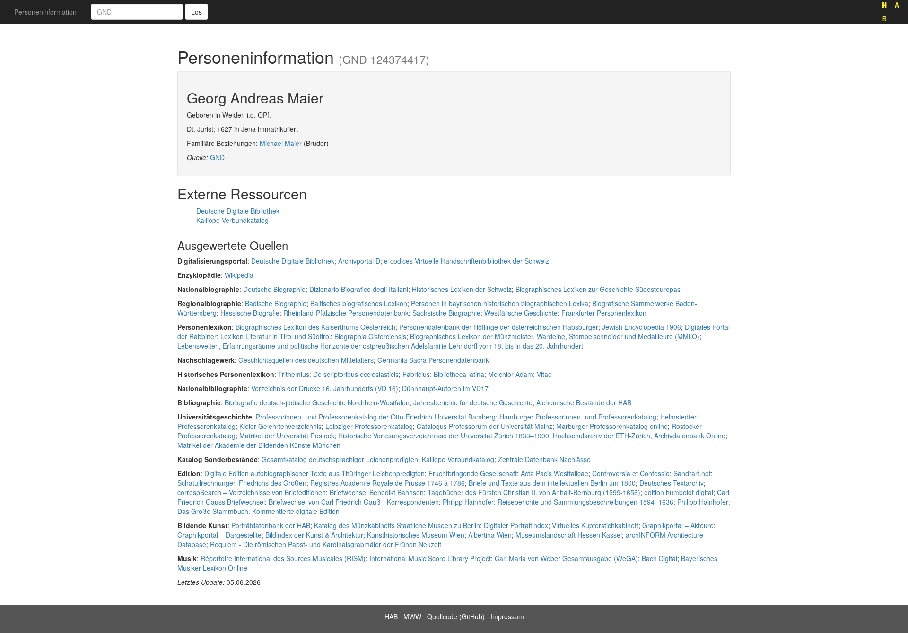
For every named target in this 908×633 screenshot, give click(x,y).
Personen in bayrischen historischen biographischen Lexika (499, 303)
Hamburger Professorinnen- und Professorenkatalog (577, 416)
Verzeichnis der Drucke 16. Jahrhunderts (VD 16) (324, 388)
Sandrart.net (692, 473)
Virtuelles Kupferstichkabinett (595, 525)
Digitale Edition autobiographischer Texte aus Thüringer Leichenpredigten (314, 473)
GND (217, 157)
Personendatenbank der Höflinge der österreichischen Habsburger (498, 327)
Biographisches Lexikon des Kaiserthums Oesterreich (315, 327)
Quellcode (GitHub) (456, 616)
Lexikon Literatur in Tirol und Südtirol (275, 336)
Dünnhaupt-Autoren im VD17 (445, 388)
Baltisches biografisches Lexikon (358, 303)
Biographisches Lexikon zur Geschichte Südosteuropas (598, 289)
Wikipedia (239, 275)
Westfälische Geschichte (521, 312)
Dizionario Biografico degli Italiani (358, 289)
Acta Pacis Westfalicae (554, 473)
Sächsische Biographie (446, 312)
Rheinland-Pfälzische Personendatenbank (346, 312)
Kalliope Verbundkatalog (232, 220)
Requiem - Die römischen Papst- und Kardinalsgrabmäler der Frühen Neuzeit (325, 544)
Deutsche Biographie (274, 289)
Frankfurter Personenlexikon (603, 312)
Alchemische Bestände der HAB (583, 402)
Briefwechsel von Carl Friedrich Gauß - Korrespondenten (354, 501)
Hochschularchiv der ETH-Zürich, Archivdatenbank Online (639, 435)
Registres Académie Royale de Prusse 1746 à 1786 (387, 483)
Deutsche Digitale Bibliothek (237, 210)
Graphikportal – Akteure (678, 525)
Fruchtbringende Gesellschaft (472, 473)
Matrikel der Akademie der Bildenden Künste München (258, 445)
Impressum (507, 616)
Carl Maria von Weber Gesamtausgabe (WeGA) (566, 558)
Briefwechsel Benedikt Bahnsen (377, 492)
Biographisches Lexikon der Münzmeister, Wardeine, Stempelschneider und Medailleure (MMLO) (554, 336)
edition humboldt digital (678, 492)
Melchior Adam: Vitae (520, 374)
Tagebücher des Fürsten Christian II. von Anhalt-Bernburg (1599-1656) (534, 492)
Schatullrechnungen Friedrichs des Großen (241, 483)
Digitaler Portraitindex (516, 525)
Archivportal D (359, 260)
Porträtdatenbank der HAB (270, 525)
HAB (391, 616)
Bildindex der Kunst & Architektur (314, 534)
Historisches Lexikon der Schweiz (462, 289)
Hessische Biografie (249, 312)
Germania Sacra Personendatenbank (433, 360)
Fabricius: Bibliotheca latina (443, 374)
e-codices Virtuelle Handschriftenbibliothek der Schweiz (466, 260)
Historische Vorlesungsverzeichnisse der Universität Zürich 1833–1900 (443, 435)
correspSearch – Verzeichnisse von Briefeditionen (251, 492)
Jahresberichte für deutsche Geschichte (473, 402)
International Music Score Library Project (430, 558)
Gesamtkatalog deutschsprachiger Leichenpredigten (340, 459)
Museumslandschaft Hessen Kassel (568, 534)
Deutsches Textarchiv (671, 483)
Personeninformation (45, 12)
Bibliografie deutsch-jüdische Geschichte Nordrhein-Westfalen (317, 402)
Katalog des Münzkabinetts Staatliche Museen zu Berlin (397, 525)
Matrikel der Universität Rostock (286, 435)
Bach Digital (659, 558)
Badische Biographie (275, 303)
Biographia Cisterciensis (370, 336)
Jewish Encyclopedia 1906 (641, 327)
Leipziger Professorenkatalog (369, 426)
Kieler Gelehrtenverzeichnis (280, 426)
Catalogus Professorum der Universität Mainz (484, 426)
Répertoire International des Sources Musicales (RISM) (283, 558)
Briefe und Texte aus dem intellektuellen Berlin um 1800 (552, 483)
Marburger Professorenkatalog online (612, 426)
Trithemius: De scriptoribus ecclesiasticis (338, 374)
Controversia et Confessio (631, 473)
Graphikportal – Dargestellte (219, 534)
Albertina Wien (490, 534)
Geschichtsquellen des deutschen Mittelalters (306, 360)
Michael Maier (281, 143)
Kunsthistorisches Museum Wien (415, 534)
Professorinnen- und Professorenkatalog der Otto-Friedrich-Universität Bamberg (376, 416)
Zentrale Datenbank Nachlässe (544, 459)
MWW (412, 616)
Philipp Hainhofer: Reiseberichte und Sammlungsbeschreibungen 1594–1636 (558, 501)
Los (196, 12)
